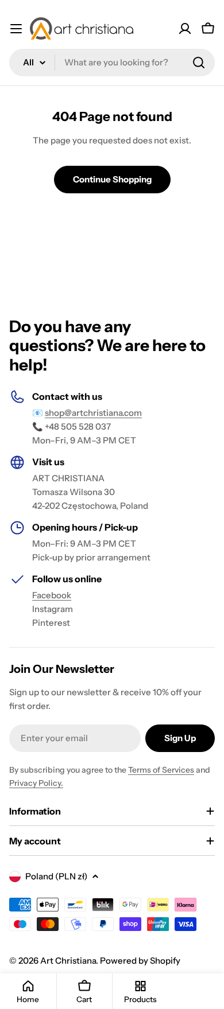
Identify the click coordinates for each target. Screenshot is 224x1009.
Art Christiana (68, 960)
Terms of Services (161, 770)
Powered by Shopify (140, 960)
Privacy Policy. (36, 783)
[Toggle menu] (16, 29)
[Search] (199, 62)
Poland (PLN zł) (56, 876)
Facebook (51, 595)
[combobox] (112, 62)
